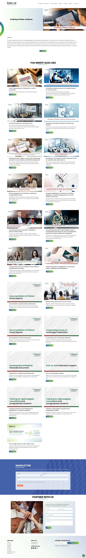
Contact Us (76, 3)
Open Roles (9, 550)
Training (65, 3)
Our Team (9, 543)
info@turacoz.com (34, 542)
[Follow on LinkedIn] (32, 548)
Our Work (9, 549)
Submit (48, 527)
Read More (12, 94)
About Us (9, 542)
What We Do (46, 3)
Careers (70, 3)
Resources (9, 547)
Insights (60, 3)
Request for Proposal (11, 552)
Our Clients (9, 545)
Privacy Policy (9, 553)
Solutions (9, 546)
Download (43, 51)
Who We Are (40, 3)
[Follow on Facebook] (35, 548)
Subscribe (73, 542)
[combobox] (47, 515)
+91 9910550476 (34, 543)
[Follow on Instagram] (33, 548)
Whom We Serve (54, 3)
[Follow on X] (37, 548)
